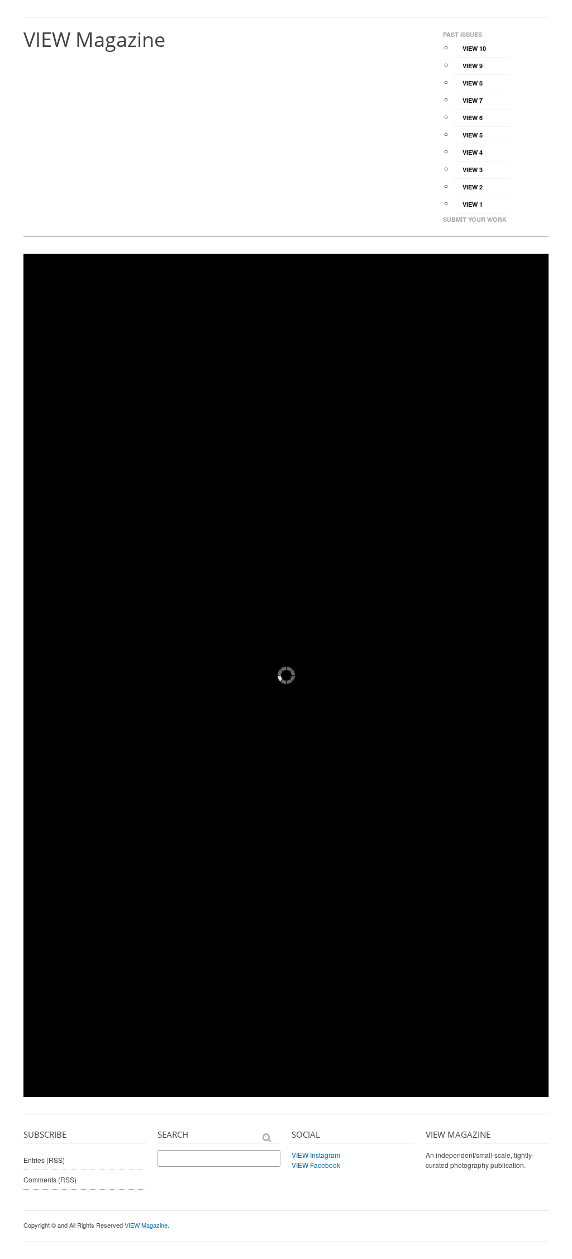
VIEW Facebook (316, 1165)
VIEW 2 (473, 187)
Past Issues (462, 34)
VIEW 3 (473, 169)
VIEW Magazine (94, 39)
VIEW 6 (473, 117)
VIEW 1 (473, 204)
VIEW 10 (474, 48)
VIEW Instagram (316, 1155)
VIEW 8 (473, 83)
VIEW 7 (473, 100)
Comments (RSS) (50, 1179)
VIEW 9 (473, 65)
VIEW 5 (473, 135)
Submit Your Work (475, 219)
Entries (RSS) (44, 1160)
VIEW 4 (473, 152)
